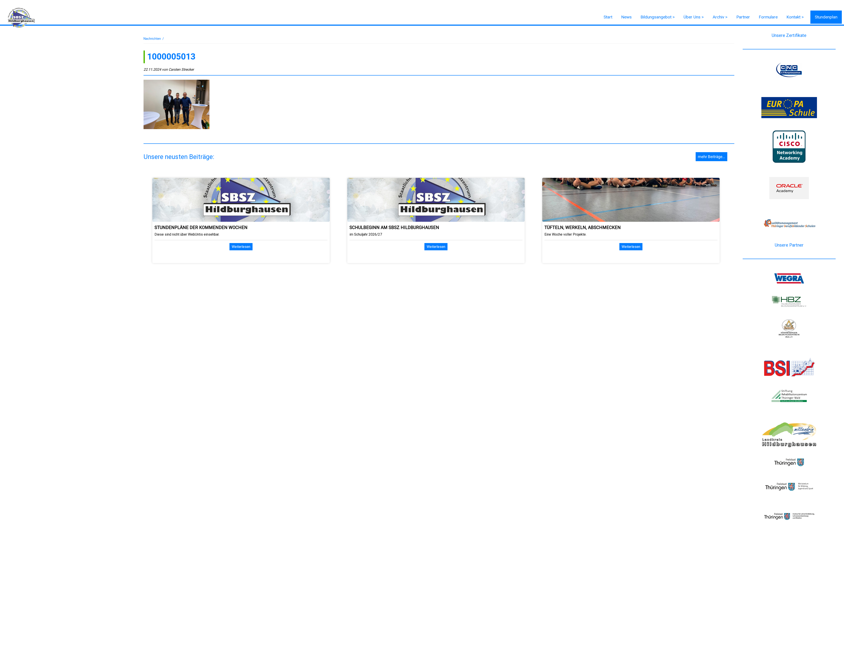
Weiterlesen (241, 247)
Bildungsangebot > (657, 17)
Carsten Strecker (181, 69)
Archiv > (720, 17)
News (626, 17)
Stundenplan (826, 17)
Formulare (768, 17)
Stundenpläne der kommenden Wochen (201, 227)
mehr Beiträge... (711, 156)
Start (608, 17)
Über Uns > (694, 17)
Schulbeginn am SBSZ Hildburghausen (394, 227)
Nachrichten (152, 39)
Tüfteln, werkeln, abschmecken (582, 227)
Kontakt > (795, 17)
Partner (743, 17)
